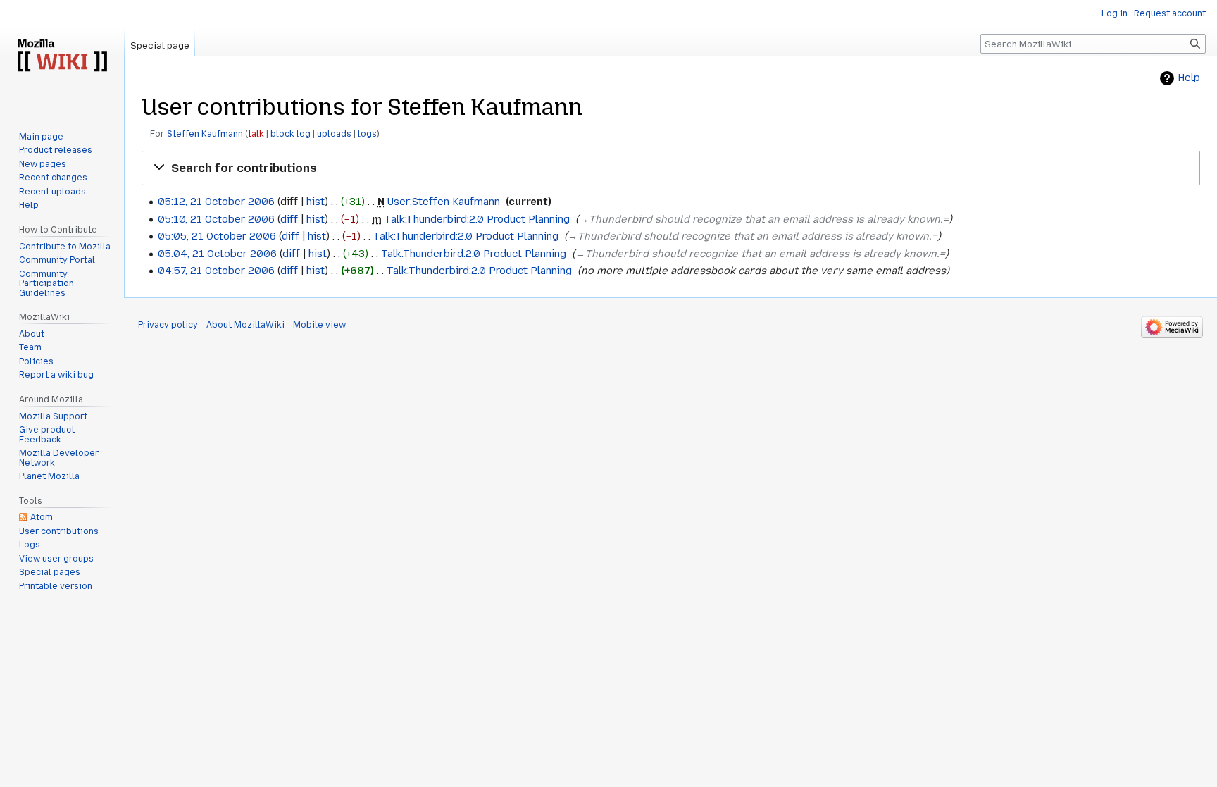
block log (290, 134)
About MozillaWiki (245, 325)
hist (315, 201)
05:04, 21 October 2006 (217, 253)
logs (367, 134)
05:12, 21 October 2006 (216, 201)
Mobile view (319, 325)
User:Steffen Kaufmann (443, 201)
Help (1189, 78)
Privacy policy (168, 325)
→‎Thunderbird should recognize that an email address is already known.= (764, 219)
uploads (334, 134)
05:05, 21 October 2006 (217, 236)
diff (289, 219)
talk (256, 134)
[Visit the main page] (62, 56)
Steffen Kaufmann (205, 134)
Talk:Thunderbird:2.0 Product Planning (477, 219)
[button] (671, 168)
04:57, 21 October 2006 (216, 270)
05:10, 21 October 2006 (216, 219)
